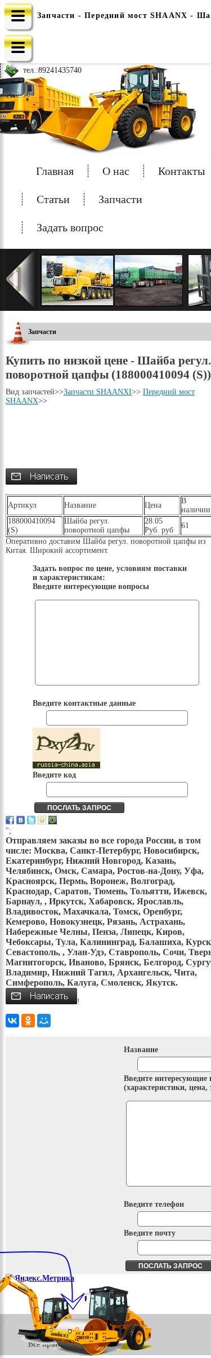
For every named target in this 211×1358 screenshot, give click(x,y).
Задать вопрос (70, 227)
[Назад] (22, 280)
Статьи (53, 199)
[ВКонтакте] (12, 1020)
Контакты (181, 171)
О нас (115, 171)
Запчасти (120, 199)
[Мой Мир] (44, 1020)
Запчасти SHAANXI (98, 392)
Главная (55, 171)
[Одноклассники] (28, 1020)
